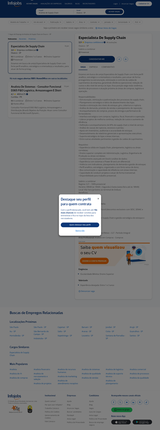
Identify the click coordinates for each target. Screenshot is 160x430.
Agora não (80, 230)
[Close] (98, 198)
